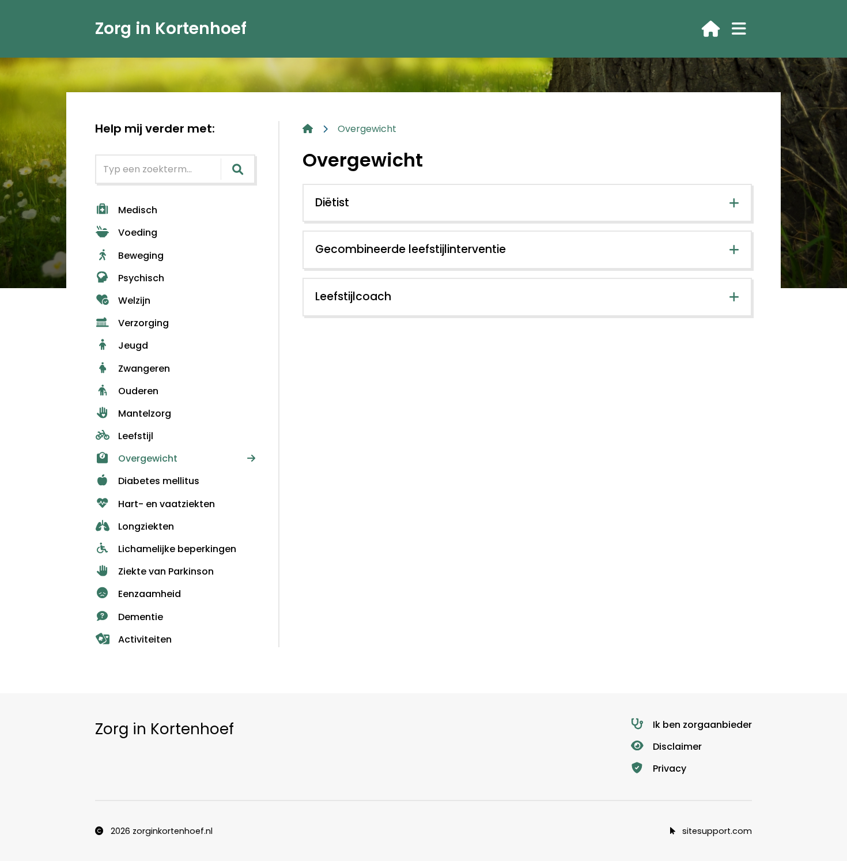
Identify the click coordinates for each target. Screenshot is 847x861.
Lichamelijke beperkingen (177, 549)
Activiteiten (145, 639)
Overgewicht (147, 458)
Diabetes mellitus (158, 481)
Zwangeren (144, 368)
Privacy (669, 768)
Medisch (137, 210)
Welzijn (134, 300)
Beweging (141, 255)
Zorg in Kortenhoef (171, 28)
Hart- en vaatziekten (166, 504)
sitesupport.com (716, 831)
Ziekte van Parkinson (166, 571)
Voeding (137, 232)
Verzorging (143, 323)
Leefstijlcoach (353, 296)
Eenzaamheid (149, 594)
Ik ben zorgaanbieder (702, 724)
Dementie (140, 617)
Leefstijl (135, 436)
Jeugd (133, 345)
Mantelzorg (144, 413)
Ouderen (138, 391)
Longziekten (146, 526)
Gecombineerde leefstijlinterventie (410, 249)
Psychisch (141, 278)
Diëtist (332, 202)
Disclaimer (677, 746)
